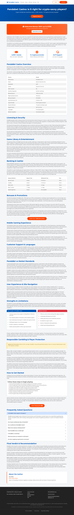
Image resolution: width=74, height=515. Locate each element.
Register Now (36, 16)
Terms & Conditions (28, 510)
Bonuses (34, 2)
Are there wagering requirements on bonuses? (18, 439)
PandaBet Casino (13, 2)
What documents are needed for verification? (18, 436)
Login (56, 2)
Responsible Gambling (45, 510)
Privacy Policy (36, 510)
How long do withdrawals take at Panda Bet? (18, 422)
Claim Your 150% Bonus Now (37, 218)
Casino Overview (30, 491)
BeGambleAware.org (52, 491)
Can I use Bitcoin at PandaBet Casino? (16, 424)
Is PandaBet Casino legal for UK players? (17, 413)
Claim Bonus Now (37, 31)
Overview (22, 2)
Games (26, 2)
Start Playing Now (36, 405)
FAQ (38, 2)
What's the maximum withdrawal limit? (16, 427)
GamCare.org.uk (51, 494)
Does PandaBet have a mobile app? (16, 430)
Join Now (63, 2)
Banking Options (30, 494)
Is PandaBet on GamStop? (14, 433)
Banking (30, 2)
